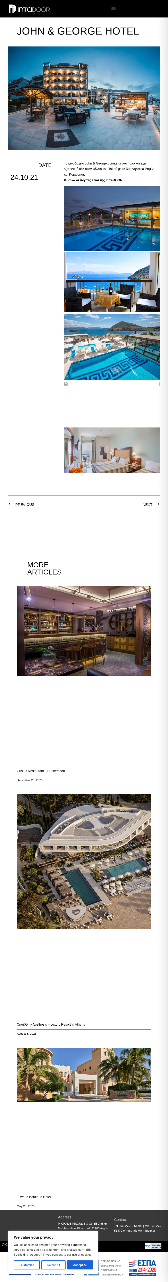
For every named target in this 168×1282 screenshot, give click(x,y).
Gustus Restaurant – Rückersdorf (41, 771)
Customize (27, 1265)
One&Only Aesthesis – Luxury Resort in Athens (51, 1024)
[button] (113, 8)
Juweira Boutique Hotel (34, 1197)
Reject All (53, 1265)
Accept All (80, 1265)
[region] (53, 1252)
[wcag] (153, 1248)
